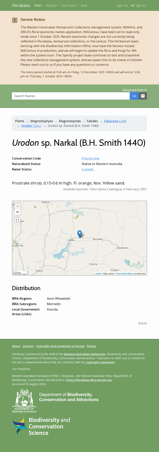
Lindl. (115, 121)
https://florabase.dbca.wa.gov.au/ (89, 380)
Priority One (90, 158)
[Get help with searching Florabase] (143, 96)
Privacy (91, 346)
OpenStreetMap (124, 273)
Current (87, 169)
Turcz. (31, 126)
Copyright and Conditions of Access (60, 346)
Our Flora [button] (68, 5)
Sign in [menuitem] (140, 5)
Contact (28, 346)
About (16, 346)
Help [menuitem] (84, 5)
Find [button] (38, 5)
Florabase (21, 5)
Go (134, 96)
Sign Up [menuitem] (122, 5)
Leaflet (98, 273)
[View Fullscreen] (17, 221)
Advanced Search (135, 90)
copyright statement (100, 362)
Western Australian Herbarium (84, 354)
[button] (52, 5)
